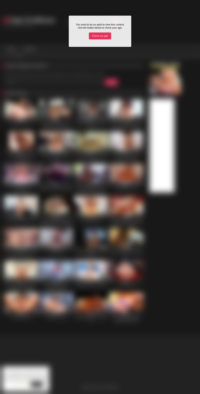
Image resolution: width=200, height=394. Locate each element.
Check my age (100, 36)
